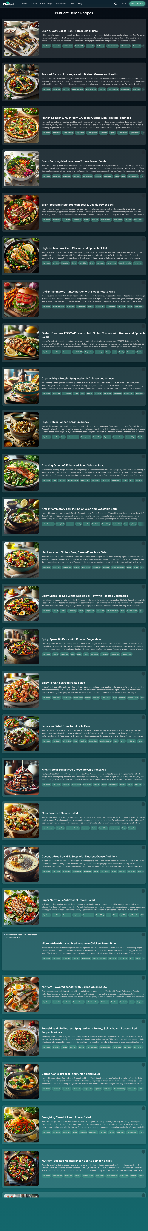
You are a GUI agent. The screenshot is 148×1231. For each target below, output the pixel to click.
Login (124, 4)
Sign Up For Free (137, 4)
